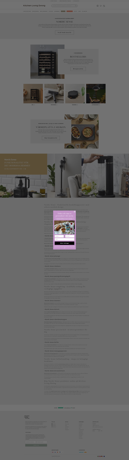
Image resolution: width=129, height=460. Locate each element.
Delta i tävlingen (64, 243)
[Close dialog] (74, 211)
